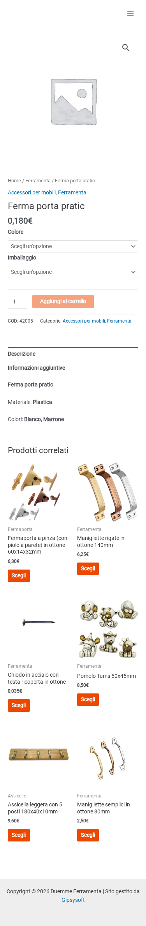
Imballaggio (22, 257)
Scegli (19, 575)
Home (14, 180)
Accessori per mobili (32, 192)
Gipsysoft (73, 900)
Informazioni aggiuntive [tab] (36, 368)
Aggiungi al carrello (63, 301)
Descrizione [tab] (21, 354)
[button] (126, 48)
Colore (15, 232)
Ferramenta (38, 180)
